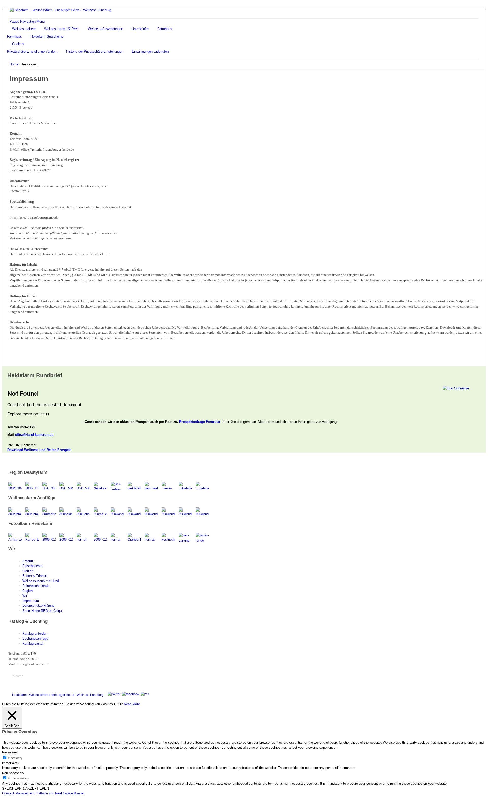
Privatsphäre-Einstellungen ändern (32, 51)
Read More (132, 704)
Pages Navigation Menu (27, 21)
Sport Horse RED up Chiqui (42, 611)
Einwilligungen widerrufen (150, 51)
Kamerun (456, 694)
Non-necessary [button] (13, 773)
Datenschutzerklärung (38, 605)
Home (14, 64)
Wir (24, 596)
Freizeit (27, 571)
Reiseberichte (32, 566)
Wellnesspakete (24, 29)
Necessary (15, 758)
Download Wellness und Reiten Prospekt (39, 450)
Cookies (18, 44)
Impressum (30, 601)
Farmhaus (164, 29)
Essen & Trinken (34, 576)
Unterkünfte (140, 29)
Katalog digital (32, 643)
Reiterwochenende (35, 586)
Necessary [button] (10, 752)
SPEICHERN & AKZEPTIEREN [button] (25, 788)
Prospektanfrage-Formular (199, 422)
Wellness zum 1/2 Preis (61, 29)
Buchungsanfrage (35, 638)
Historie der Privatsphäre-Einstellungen (94, 51)
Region (27, 591)
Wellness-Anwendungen (105, 29)
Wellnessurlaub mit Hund (40, 581)
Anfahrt (27, 561)
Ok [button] (120, 704)
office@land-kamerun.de (34, 435)
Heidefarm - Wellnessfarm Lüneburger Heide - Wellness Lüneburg (58, 695)
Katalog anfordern (35, 633)
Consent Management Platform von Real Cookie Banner (43, 793)
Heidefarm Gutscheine (46, 36)
